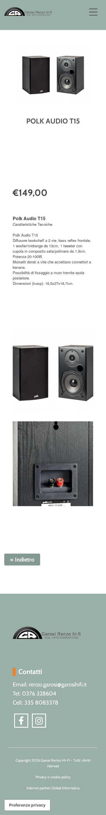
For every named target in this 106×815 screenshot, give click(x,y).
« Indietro (22, 559)
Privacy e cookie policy (53, 777)
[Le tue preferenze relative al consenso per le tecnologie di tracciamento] (27, 805)
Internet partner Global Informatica (53, 788)
